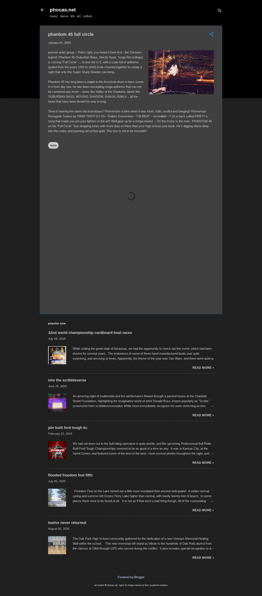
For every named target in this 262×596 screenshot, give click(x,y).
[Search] (219, 11)
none (53, 145)
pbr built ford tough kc (67, 428)
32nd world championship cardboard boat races (90, 333)
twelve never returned (67, 523)
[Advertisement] (131, 275)
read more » (203, 367)
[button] (211, 34)
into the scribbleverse (67, 380)
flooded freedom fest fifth (70, 475)
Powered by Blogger (131, 577)
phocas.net (63, 9)
